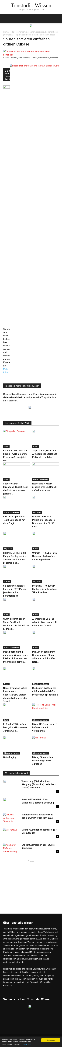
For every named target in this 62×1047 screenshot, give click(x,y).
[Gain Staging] (16, 745)
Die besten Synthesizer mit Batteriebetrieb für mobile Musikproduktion (45, 691)
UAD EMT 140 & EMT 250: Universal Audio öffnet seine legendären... (45, 556)
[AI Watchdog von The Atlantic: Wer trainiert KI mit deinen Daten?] (45, 607)
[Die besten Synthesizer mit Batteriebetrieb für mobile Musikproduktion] (45, 676)
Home (6, 32)
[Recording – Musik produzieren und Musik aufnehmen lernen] (45, 472)
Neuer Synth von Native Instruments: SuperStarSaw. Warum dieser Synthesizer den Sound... (15, 695)
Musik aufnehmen (40, 479)
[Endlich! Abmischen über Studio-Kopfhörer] (11, 848)
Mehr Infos (27, 1044)
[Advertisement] (31, 882)
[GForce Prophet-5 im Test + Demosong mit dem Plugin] (16, 505)
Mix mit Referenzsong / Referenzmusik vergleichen (44, 727)
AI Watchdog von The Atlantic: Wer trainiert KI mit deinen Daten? (44, 622)
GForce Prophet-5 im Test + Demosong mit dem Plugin (14, 520)
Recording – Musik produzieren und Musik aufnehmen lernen (44, 487)
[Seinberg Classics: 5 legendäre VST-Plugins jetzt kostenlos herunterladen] (16, 574)
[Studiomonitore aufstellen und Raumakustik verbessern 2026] (11, 818)
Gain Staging (10, 757)
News (6, 446)
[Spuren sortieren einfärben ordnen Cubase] (31, 54)
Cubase (7, 582)
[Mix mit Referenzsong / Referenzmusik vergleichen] (45, 712)
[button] (57, 18)
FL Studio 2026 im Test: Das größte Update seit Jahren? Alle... (15, 727)
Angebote (37, 512)
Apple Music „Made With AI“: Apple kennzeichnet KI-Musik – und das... (44, 454)
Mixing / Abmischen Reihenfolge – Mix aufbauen (42, 760)
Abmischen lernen (40, 720)
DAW (6, 720)
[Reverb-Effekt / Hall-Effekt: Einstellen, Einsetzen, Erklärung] (11, 803)
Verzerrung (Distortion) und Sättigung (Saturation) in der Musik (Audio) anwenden (39, 784)
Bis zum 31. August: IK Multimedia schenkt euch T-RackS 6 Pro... (45, 589)
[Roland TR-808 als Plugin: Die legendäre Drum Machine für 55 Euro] (45, 505)
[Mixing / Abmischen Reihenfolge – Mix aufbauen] (45, 745)
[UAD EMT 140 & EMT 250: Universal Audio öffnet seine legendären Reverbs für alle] (45, 541)
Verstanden (51, 1040)
